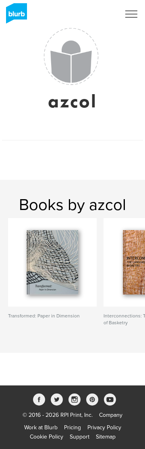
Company (110, 415)
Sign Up (100, 14)
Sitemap (106, 436)
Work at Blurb (41, 427)
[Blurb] (14, 16)
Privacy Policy (104, 427)
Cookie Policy (46, 436)
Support (79, 436)
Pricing (72, 427)
